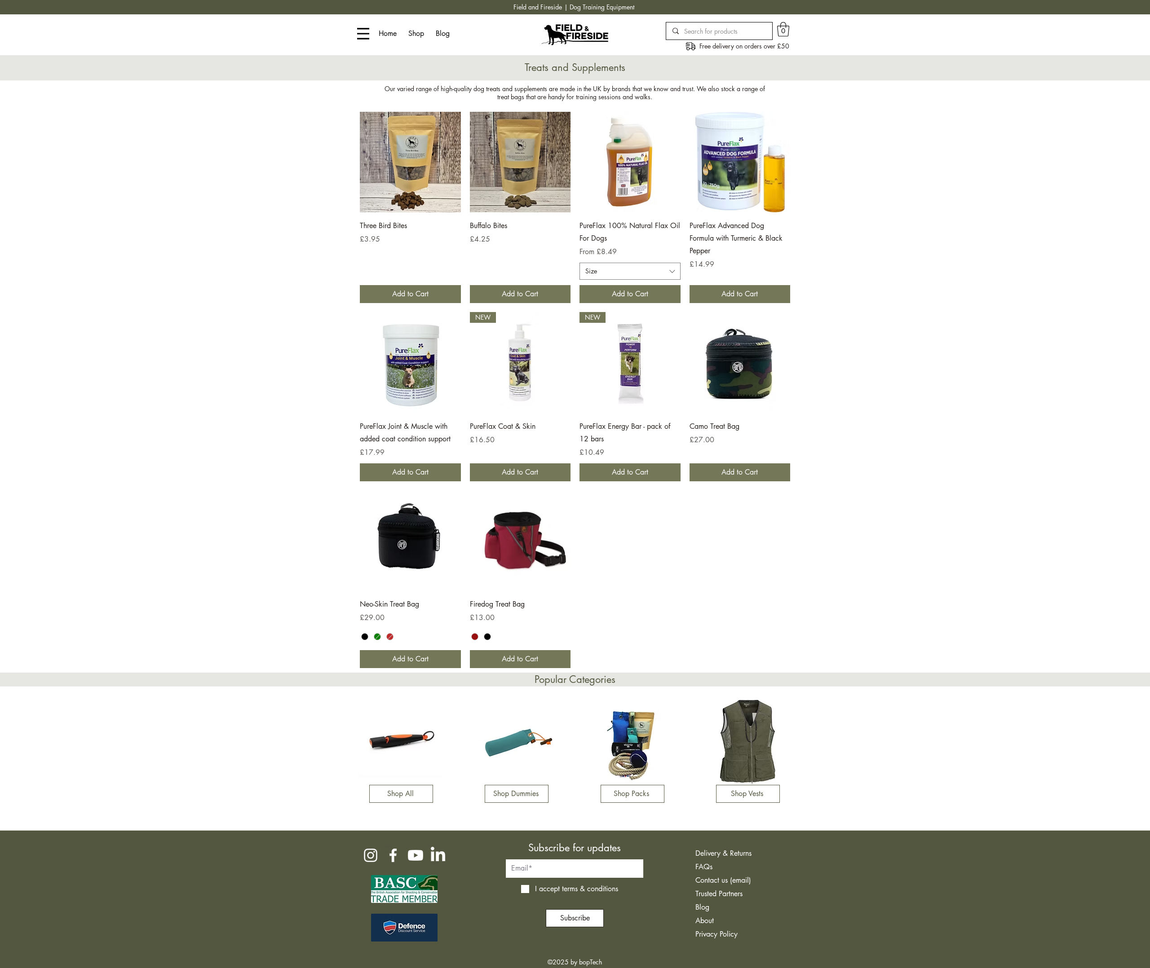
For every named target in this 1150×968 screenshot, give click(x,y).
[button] (783, 29)
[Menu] (363, 33)
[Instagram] (371, 855)
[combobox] (630, 271)
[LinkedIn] (438, 855)
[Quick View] (410, 162)
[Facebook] (393, 855)
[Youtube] (416, 855)
